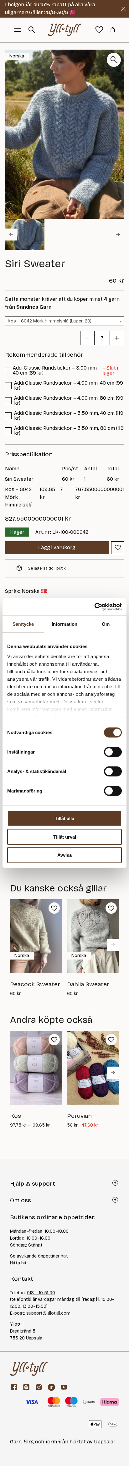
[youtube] (64, 1387)
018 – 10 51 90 (41, 1293)
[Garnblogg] (26, 1387)
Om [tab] (106, 624)
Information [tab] (64, 624)
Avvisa (64, 855)
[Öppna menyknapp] (18, 30)
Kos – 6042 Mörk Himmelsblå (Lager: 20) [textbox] (49, 321)
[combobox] (64, 321)
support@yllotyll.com (48, 1313)
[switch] (113, 752)
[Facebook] (14, 1387)
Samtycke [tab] (23, 624)
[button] (24, 234)
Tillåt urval (64, 836)
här (64, 1256)
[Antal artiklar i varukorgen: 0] (112, 30)
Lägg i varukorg (56, 547)
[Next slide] (118, 234)
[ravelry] (51, 1387)
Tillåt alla (64, 818)
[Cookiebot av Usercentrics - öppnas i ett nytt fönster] (94, 607)
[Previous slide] (11, 234)
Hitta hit (18, 1263)
